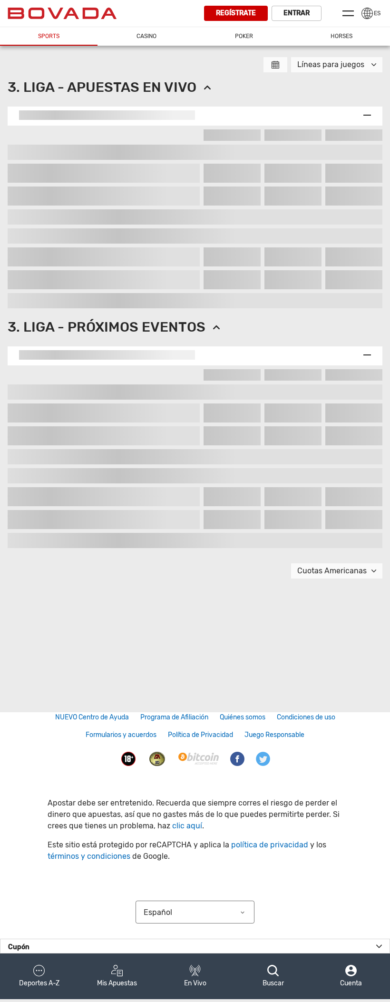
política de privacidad (269, 844)
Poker (244, 36)
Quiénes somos (242, 717)
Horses (341, 36)
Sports (48, 36)
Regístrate (236, 13)
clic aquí (187, 825)
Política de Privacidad (200, 735)
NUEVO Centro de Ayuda (92, 717)
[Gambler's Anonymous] (157, 758)
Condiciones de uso (306, 717)
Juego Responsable (274, 735)
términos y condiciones (89, 856)
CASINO (146, 36)
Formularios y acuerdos (121, 735)
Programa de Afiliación (174, 717)
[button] (39, 976)
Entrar (296, 13)
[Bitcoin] (198, 758)
